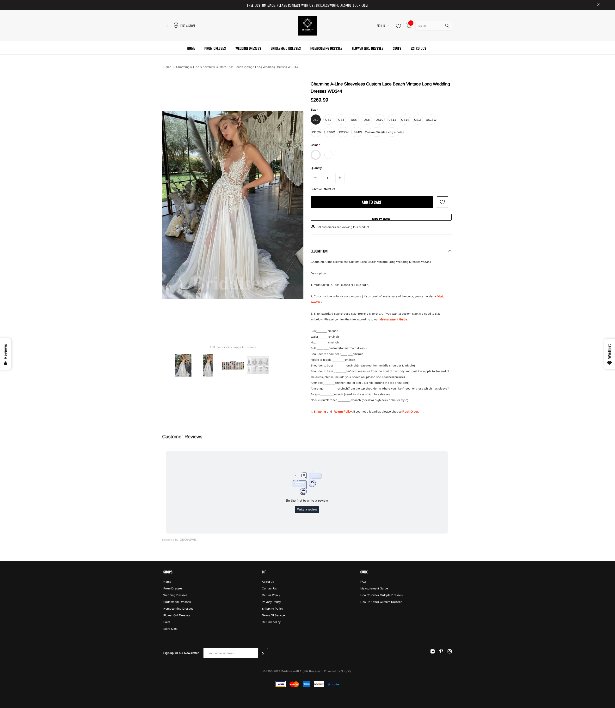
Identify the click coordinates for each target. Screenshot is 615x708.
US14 (405, 119)
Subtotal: (317, 189)
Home (167, 67)
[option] (232, 205)
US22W (343, 132)
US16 (418, 119)
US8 (367, 119)
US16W (431, 119)
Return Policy (343, 411)
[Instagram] (450, 651)
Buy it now (381, 219)
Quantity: (317, 168)
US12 (392, 119)
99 (319, 227)
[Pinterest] (441, 651)
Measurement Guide (393, 319)
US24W (356, 132)
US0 (316, 119)
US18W (316, 132)
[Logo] (307, 25)
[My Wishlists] (397, 26)
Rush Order (410, 411)
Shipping (320, 411)
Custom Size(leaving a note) (384, 132)
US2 (328, 119)
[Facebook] (432, 651)
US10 (379, 119)
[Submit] (263, 653)
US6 (354, 119)
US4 (341, 119)
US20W (329, 132)
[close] (598, 5)
